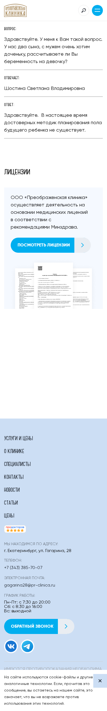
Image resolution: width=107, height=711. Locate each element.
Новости (12, 489)
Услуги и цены (18, 438)
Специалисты (17, 463)
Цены (9, 515)
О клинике (14, 450)
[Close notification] (100, 681)
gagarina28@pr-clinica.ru (29, 585)
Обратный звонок (32, 626)
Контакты (14, 476)
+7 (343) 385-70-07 (23, 568)
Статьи (11, 502)
